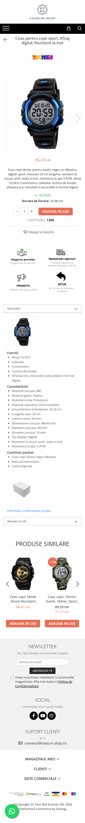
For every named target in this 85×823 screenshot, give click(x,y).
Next (77, 118)
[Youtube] (42, 716)
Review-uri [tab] (16, 521)
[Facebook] (34, 716)
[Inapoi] (3, 39)
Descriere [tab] (13, 308)
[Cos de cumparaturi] (69, 28)
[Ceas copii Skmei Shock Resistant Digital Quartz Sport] (23, 574)
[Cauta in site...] (79, 28)
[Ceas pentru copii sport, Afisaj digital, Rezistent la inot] (42, 114)
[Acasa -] (42, 12)
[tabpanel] (42, 114)
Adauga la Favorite (40, 232)
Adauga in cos (55, 211)
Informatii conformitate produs (29, 511)
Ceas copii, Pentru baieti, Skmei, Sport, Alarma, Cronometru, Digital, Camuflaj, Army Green (62, 598)
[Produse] (6, 29)
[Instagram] (51, 716)
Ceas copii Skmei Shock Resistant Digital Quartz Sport (23, 598)
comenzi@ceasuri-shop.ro (45, 743)
